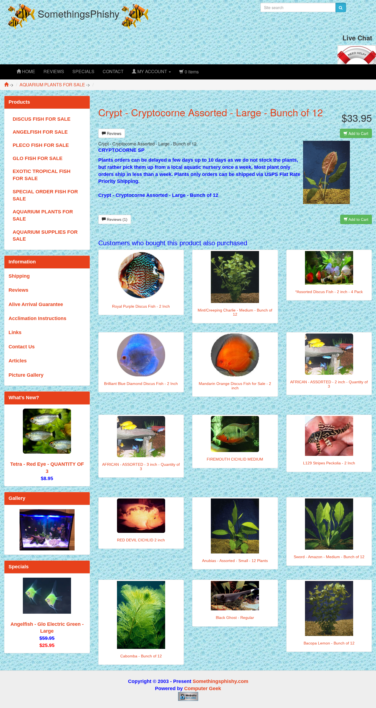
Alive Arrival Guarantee (36, 304)
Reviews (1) (116, 219)
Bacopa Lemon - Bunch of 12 (329, 643)
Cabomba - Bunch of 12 (141, 656)
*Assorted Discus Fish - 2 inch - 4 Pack (329, 292)
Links (15, 332)
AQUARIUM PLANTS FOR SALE (43, 215)
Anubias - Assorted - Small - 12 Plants (235, 560)
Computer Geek (202, 688)
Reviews (113, 133)
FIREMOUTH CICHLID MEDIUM (235, 459)
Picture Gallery (26, 375)
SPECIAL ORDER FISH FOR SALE (45, 195)
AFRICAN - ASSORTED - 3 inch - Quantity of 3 (141, 466)
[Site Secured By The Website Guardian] (188, 696)
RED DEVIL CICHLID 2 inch (141, 540)
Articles (18, 360)
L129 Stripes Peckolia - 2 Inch (329, 463)
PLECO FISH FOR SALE (41, 145)
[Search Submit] (340, 7)
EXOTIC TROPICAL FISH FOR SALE (41, 175)
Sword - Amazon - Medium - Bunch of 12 (329, 557)
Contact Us (22, 346)
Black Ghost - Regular (235, 617)
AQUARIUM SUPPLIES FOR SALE (45, 235)
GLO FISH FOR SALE (37, 158)
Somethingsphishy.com (220, 681)
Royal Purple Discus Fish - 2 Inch (141, 306)
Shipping (19, 276)
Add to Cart (357, 133)
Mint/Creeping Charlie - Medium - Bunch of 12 (235, 312)
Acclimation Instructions (37, 318)
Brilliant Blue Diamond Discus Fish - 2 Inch (141, 383)
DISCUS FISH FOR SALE (41, 119)
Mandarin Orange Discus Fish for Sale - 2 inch (235, 385)
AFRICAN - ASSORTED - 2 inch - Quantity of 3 (329, 384)
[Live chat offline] (356, 54)
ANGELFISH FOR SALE (40, 132)
